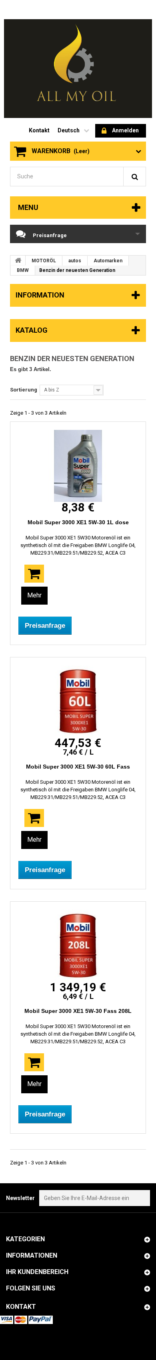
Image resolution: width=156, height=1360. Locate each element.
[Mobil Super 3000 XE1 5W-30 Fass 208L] (78, 946)
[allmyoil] (78, 68)
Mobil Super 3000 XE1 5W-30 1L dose (78, 522)
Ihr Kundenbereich (37, 1272)
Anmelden (125, 130)
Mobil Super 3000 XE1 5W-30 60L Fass (78, 766)
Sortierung (23, 390)
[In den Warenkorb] (34, 574)
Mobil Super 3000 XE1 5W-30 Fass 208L (78, 1011)
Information (40, 295)
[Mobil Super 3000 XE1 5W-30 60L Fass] (78, 701)
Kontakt (39, 130)
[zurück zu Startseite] (18, 260)
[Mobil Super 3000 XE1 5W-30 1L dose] (78, 466)
